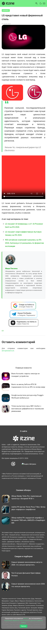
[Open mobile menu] (43, 3)
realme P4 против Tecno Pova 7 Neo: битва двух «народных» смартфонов (28, 508)
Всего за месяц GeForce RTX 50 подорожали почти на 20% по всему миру (28, 385)
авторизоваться (8, 351)
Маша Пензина (11, 268)
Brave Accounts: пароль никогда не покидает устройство (25, 375)
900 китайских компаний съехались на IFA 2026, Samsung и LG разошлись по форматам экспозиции (24, 243)
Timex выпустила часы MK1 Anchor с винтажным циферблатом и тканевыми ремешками (27, 408)
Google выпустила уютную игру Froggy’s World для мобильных (27, 396)
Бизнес (6, 10)
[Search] (36, 3)
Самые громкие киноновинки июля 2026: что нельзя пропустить (28, 585)
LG (3, 331)
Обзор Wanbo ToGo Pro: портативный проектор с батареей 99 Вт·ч (26, 497)
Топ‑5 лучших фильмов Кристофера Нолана (25, 574)
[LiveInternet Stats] (18, 464)
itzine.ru (25, 618)
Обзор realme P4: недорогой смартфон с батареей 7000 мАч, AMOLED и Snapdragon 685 (28, 520)
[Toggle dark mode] (40, 3)
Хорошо (23, 626)
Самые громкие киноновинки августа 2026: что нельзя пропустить (26, 563)
